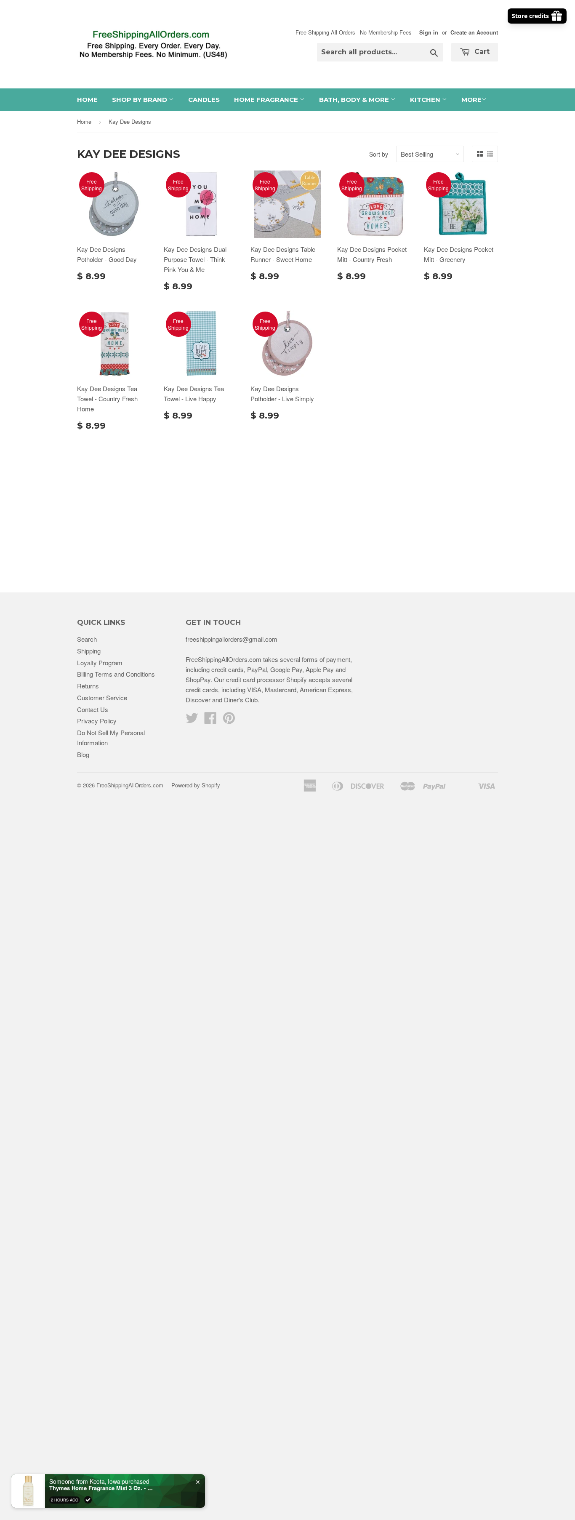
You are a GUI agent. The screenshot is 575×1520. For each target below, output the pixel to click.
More (471, 100)
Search (87, 639)
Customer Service (102, 697)
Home (87, 100)
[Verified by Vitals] (88, 1499)
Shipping (89, 650)
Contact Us (92, 709)
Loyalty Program (99, 662)
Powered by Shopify (195, 785)
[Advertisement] (287, 508)
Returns (88, 685)
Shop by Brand (140, 100)
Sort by (378, 154)
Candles (204, 100)
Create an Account (474, 32)
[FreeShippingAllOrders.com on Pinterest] (229, 720)
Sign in (428, 32)
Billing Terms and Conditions (116, 673)
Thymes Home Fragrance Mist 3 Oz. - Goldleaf (101, 1487)
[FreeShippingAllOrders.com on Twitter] (192, 720)
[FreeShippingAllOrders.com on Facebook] (210, 720)
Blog (83, 754)
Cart (481, 52)
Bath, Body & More (355, 100)
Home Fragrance (267, 100)
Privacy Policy (97, 720)
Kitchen (426, 100)
